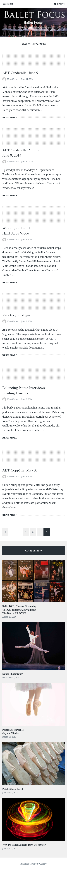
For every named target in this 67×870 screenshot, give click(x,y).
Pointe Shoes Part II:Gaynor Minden (13, 731)
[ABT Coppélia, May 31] (33, 459)
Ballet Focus (33, 22)
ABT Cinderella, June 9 (20, 72)
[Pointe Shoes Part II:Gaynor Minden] (33, 704)
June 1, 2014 (26, 476)
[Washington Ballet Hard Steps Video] (33, 216)
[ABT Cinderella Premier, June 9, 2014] (33, 138)
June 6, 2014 (26, 239)
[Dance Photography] (33, 646)
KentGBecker (13, 79)
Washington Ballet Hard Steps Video (16, 230)
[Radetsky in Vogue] (33, 303)
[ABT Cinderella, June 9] (33, 61)
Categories (32, 550)
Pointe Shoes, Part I (12, 789)
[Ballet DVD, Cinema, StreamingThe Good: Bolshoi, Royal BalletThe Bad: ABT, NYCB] (33, 581)
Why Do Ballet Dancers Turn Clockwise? (24, 844)
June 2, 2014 (26, 321)
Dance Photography (12, 674)
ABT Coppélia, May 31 (20, 470)
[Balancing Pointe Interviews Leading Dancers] (33, 376)
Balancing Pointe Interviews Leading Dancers (23, 390)
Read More (9, 117)
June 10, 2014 (27, 161)
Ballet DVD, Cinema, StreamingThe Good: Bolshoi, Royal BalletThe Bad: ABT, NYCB (19, 609)
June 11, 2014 (27, 79)
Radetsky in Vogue (16, 314)
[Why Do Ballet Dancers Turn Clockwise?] (33, 819)
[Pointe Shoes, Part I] (33, 763)
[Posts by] (4, 79)
